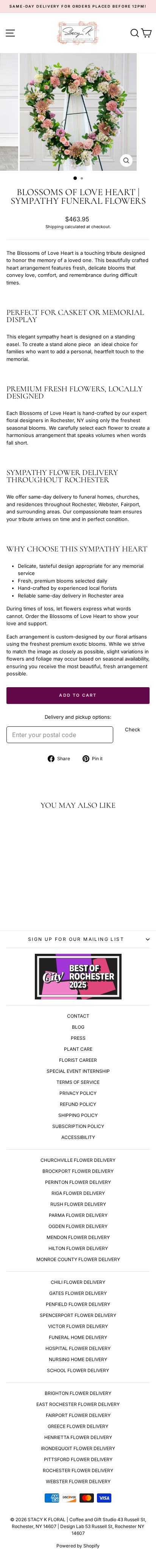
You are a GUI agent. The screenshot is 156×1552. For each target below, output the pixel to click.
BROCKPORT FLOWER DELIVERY (78, 1171)
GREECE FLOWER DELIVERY (78, 1426)
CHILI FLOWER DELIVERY (78, 1282)
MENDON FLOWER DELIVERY (78, 1237)
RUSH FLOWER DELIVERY (78, 1204)
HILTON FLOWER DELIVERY (78, 1248)
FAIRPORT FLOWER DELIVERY (78, 1415)
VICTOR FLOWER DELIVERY (78, 1326)
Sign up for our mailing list (76, 939)
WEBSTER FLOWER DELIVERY (78, 1481)
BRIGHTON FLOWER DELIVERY (78, 1393)
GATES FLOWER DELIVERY (78, 1293)
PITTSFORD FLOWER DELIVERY (78, 1459)
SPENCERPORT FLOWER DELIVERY (78, 1315)
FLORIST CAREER (78, 1060)
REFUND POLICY (78, 1104)
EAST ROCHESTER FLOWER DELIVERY (78, 1404)
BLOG (78, 1027)
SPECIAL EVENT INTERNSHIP (78, 1071)
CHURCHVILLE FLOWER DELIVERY (78, 1160)
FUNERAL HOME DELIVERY (78, 1337)
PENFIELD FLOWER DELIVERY (78, 1304)
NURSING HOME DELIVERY (78, 1359)
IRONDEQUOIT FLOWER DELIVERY (78, 1448)
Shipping (54, 226)
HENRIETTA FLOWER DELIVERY (78, 1437)
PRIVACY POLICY (78, 1093)
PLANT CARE (78, 1049)
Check (132, 729)
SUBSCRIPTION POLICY (78, 1126)
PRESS (78, 1038)
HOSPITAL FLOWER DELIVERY (78, 1348)
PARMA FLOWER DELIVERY (78, 1215)
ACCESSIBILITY (78, 1137)
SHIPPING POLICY (78, 1115)
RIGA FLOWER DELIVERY (78, 1193)
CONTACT (78, 1016)
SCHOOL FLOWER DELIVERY (78, 1370)
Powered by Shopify (78, 1546)
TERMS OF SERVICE (78, 1082)
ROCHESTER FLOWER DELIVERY (78, 1470)
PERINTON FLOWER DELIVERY (78, 1182)
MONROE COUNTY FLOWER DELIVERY (78, 1259)
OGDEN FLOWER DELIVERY (78, 1226)
